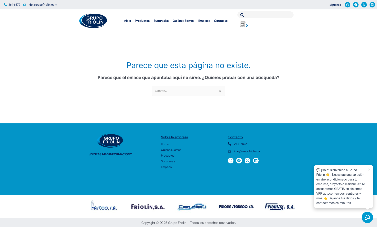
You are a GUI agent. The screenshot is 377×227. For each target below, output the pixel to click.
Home (164, 144)
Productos (142, 21)
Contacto (221, 21)
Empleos (204, 21)
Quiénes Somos (183, 21)
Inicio (127, 21)
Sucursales (161, 21)
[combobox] (265, 14)
